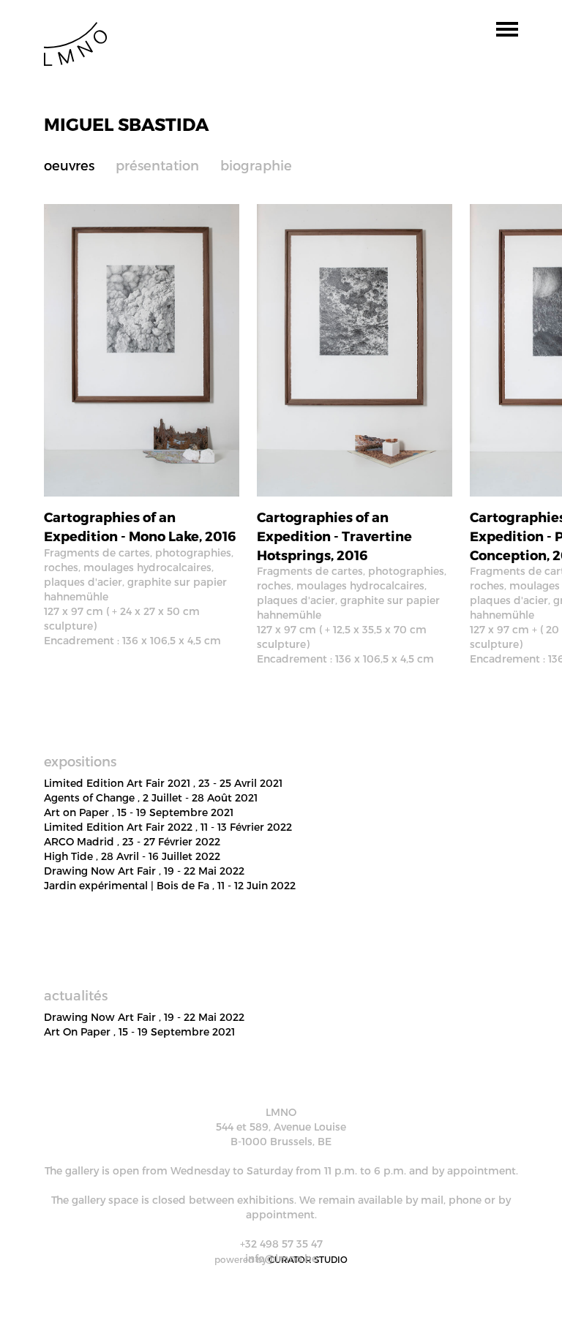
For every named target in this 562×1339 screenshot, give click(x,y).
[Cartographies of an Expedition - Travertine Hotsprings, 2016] (354, 349)
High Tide (132, 856)
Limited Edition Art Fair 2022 (168, 827)
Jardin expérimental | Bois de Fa (170, 885)
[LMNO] (75, 43)
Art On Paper (139, 1031)
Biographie (256, 165)
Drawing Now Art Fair (144, 870)
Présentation (157, 165)
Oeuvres (69, 165)
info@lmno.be (281, 1258)
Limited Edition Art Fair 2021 (163, 783)
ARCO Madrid (132, 841)
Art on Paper (138, 812)
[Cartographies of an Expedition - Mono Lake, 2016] (141, 349)
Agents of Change (151, 797)
